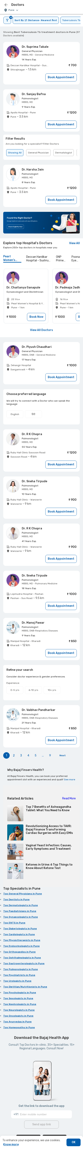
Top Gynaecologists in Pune (20, 917)
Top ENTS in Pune (14, 922)
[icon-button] (6, 5)
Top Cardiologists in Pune (19, 934)
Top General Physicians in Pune (22, 893)
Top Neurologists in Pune (19, 1010)
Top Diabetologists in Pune (20, 928)
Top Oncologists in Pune (18, 1015)
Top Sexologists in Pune (18, 998)
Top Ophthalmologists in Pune (22, 957)
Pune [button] (11, 10)
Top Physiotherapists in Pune (21, 940)
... (43, 755)
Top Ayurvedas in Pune (17, 1021)
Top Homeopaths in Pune (19, 1027)
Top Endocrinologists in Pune (21, 946)
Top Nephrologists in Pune (19, 1004)
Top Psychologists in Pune (19, 992)
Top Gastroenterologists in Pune (24, 963)
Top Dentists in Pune (16, 899)
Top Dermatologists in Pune (20, 905)
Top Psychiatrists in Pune (19, 975)
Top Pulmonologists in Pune (20, 969)
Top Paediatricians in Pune (19, 911)
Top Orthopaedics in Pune (19, 951)
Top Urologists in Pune (17, 980)
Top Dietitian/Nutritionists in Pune (25, 986)
